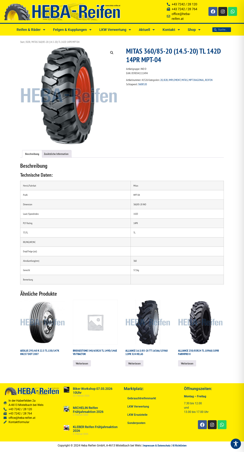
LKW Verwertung (112, 30)
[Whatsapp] (232, 11)
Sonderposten (136, 423)
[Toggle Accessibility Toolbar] (235, 443)
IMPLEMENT (175, 80)
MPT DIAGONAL (196, 80)
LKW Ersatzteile (137, 414)
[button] (112, 52)
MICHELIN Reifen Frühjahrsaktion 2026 (88, 410)
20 (161, 80)
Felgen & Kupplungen (70, 30)
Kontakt (169, 30)
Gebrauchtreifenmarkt (141, 398)
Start (22, 42)
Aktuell (144, 30)
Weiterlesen (82, 363)
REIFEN (209, 80)
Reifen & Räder (29, 30)
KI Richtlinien (179, 445)
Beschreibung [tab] (32, 154)
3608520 (142, 84)
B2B (28, 42)
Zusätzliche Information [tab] (56, 154)
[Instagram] (222, 11)
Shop (192, 30)
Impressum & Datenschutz (156, 445)
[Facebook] (212, 11)
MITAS (184, 80)
